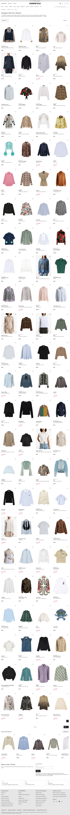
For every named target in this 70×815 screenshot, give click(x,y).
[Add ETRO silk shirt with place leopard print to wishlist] (50, 26)
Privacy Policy (50, 774)
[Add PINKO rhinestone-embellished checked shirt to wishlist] (67, 83)
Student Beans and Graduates (41, 798)
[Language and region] (60, 3)
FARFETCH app (21, 798)
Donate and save (39, 803)
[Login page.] (62, 3)
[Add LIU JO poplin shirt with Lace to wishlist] (33, 54)
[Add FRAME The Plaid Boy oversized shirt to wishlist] (33, 169)
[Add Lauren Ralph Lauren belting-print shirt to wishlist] (33, 576)
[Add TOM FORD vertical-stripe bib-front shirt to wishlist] (50, 228)
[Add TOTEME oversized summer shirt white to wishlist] (15, 576)
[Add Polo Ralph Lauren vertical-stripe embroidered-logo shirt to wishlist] (67, 285)
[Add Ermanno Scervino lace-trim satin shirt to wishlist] (33, 256)
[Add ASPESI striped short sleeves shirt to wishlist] (50, 518)
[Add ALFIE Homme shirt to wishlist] (67, 140)
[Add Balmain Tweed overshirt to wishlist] (50, 285)
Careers (19, 796)
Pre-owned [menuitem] (36, 6)
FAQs (26, 783)
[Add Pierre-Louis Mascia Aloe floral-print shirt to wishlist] (33, 140)
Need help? (50, 783)
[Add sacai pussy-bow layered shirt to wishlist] (15, 400)
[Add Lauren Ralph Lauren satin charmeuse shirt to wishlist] (67, 169)
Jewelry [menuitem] (27, 6)
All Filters (4, 20)
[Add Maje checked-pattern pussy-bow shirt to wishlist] (67, 314)
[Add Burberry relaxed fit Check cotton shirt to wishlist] (67, 664)
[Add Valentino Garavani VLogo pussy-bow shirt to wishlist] (33, 371)
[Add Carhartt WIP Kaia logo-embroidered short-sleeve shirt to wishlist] (67, 488)
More (45, 16)
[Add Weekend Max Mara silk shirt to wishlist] (67, 256)
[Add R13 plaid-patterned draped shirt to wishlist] (67, 54)
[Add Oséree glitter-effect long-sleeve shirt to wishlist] (33, 664)
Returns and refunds (5, 798)
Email (36, 765)
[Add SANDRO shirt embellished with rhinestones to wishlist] (15, 459)
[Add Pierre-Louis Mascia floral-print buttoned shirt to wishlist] (15, 694)
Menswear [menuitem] (10, 3)
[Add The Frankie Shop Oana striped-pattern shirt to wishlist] (15, 343)
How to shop (5, 783)
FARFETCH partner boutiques (23, 794)
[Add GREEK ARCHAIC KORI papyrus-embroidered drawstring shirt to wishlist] (50, 112)
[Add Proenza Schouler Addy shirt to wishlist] (33, 547)
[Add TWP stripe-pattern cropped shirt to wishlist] (67, 26)
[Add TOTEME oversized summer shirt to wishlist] (33, 343)
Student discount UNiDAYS (41, 796)
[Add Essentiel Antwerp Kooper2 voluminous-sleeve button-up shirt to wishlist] (67, 518)
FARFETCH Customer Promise (6, 805)
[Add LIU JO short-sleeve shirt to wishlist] (33, 430)
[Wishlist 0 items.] (65, 3)
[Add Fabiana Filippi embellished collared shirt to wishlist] (15, 371)
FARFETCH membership (40, 794)
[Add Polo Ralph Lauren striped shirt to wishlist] (67, 430)
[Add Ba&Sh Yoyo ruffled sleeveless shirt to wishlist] (33, 635)
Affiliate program (39, 792)
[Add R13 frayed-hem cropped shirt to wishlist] (33, 314)
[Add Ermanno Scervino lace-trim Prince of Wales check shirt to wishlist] (50, 371)
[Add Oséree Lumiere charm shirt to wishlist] (33, 459)
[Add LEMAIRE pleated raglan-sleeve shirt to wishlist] (50, 635)
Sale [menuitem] (40, 6)
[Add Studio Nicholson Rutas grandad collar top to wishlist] (67, 694)
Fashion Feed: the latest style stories (59, 796)
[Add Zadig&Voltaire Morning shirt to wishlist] (33, 488)
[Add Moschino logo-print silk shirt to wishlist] (33, 199)
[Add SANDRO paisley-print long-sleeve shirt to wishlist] (33, 606)
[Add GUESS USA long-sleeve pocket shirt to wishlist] (50, 547)
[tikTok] (56, 801)
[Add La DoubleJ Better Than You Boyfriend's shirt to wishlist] (50, 576)
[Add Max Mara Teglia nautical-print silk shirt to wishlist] (15, 112)
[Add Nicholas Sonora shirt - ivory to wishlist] (15, 635)
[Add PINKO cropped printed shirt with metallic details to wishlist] (50, 459)
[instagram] (54, 801)
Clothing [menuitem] (10, 6)
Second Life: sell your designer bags (59, 794)
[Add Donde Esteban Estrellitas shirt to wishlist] (50, 400)
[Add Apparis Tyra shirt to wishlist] (67, 371)
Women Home (3, 9)
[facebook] (59, 801)
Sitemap (19, 803)
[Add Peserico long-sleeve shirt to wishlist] (15, 518)
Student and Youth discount (41, 800)
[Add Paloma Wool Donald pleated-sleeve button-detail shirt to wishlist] (33, 285)
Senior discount (39, 805)
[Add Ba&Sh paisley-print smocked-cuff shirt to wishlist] (33, 112)
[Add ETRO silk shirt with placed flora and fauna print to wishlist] (15, 547)
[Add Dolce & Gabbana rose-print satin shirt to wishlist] (67, 228)
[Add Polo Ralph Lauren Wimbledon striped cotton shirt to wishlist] (15, 83)
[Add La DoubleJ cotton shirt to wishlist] (67, 606)
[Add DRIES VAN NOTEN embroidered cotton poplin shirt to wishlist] (33, 26)
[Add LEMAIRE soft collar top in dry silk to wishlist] (50, 343)
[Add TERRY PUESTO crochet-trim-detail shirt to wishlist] (15, 228)
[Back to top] (67, 721)
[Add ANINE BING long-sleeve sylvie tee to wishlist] (33, 400)
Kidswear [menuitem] (14, 3)
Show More (65, 731)
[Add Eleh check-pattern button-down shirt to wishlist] (67, 199)
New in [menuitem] (2, 6)
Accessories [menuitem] (22, 6)
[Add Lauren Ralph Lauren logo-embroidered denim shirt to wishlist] (67, 400)
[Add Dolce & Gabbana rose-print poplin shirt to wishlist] (33, 83)
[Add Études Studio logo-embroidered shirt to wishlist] (67, 576)
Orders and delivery (4, 796)
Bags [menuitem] (18, 6)
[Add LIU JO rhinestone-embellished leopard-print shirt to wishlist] (50, 256)
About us (20, 792)
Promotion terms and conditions (7, 803)
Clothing (8, 9)
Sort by (64, 20)
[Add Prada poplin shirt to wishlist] (15, 169)
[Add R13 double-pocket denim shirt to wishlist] (67, 459)
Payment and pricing (5, 800)
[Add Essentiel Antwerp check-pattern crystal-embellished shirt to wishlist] (15, 26)
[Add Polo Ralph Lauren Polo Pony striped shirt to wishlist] (67, 635)
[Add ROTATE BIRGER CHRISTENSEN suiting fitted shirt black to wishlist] (15, 664)
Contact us (3, 792)
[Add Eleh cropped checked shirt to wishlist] (67, 343)
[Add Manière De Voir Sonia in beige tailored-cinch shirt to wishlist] (15, 314)
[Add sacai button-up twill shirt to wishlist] (15, 199)
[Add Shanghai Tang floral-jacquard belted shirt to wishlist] (50, 488)
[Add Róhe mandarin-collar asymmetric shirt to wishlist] (15, 54)
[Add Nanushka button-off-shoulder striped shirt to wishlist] (50, 199)
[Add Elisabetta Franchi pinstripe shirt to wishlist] (15, 256)
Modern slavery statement (23, 800)
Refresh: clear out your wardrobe (59, 792)
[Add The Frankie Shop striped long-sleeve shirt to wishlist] (33, 228)
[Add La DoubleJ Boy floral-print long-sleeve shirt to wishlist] (67, 112)
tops (35, 16)
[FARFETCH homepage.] (35, 3)
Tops (12, 9)
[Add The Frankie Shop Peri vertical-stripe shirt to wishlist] (15, 606)
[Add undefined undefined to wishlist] (14, 734)
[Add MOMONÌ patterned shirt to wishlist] (33, 694)
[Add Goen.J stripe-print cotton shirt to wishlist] (50, 54)
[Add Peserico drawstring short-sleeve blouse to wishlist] (50, 169)
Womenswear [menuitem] (4, 3)
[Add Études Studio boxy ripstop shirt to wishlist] (67, 547)
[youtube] (62, 801)
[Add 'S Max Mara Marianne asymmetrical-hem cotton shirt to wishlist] (15, 430)
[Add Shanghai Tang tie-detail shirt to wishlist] (50, 140)
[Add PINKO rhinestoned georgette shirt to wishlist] (50, 664)
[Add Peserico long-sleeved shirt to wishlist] (50, 314)
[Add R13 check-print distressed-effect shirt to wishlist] (50, 694)
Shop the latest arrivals (36, 0)
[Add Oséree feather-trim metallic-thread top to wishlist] (15, 140)
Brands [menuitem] (6, 6)
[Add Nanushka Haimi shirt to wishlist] (15, 488)
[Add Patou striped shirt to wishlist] (50, 606)
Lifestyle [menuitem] (31, 6)
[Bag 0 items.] (67, 3)
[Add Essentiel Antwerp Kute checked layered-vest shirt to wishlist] (15, 285)
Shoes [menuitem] (14, 6)
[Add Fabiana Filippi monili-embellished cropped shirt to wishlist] (50, 83)
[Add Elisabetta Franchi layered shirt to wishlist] (33, 518)
